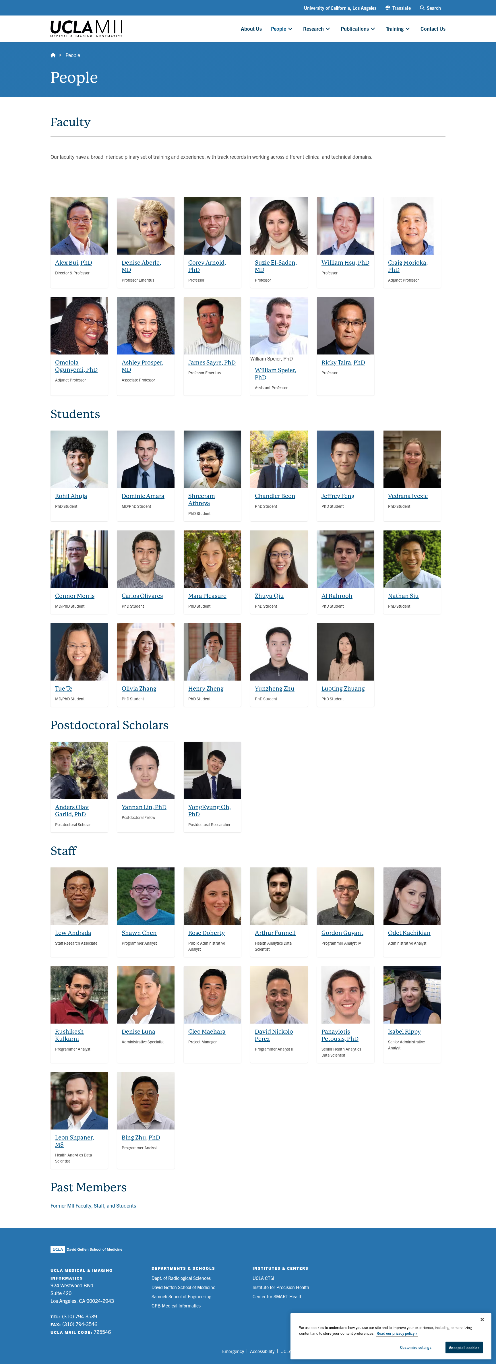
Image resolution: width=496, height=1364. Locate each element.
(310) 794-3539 (79, 1316)
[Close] (482, 1319)
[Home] (53, 55)
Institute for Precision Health (281, 1287)
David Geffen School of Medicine (183, 1287)
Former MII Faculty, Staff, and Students (94, 1205)
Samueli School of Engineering (181, 1296)
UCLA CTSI (263, 1278)
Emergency (233, 1351)
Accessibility (262, 1351)
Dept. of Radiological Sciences (181, 1278)
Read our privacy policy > (397, 1333)
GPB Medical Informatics (176, 1305)
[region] (390, 1336)
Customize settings (415, 1347)
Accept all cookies (464, 1347)
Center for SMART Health (278, 1296)
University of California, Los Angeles (340, 8)
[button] (398, 7)
